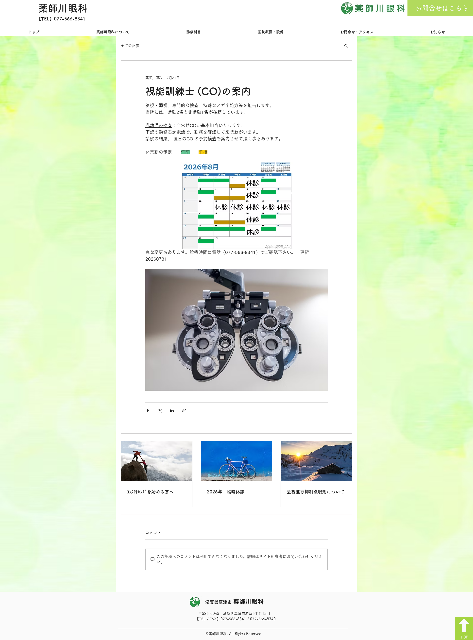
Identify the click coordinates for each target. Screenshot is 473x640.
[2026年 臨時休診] (236, 461)
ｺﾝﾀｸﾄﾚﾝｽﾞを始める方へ (150, 491)
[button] (346, 46)
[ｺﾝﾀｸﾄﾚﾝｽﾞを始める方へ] (156, 461)
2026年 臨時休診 (225, 491)
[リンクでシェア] (184, 410)
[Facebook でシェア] (147, 410)
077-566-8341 (69, 19)
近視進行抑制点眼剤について (315, 491)
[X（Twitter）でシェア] (159, 410)
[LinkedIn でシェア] (171, 410)
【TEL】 (45, 19)
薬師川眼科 (62, 8)
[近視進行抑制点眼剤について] (316, 461)
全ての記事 (130, 46)
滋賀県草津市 (234, 602)
